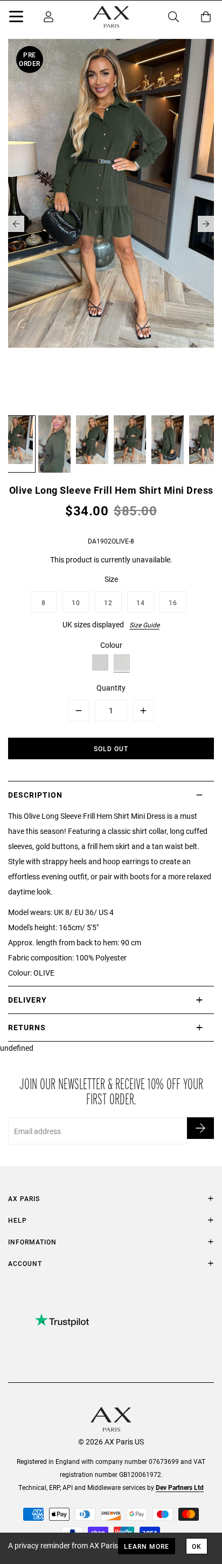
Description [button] (35, 795)
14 (140, 602)
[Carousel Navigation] (111, 224)
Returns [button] (27, 1027)
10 (76, 602)
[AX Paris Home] (111, 17)
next (206, 224)
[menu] (16, 18)
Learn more (146, 1546)
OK (197, 1546)
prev (16, 224)
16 (173, 602)
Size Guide (144, 624)
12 (108, 602)
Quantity (111, 687)
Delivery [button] (27, 1000)
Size (111, 579)
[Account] (48, 17)
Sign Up (200, 1128)
